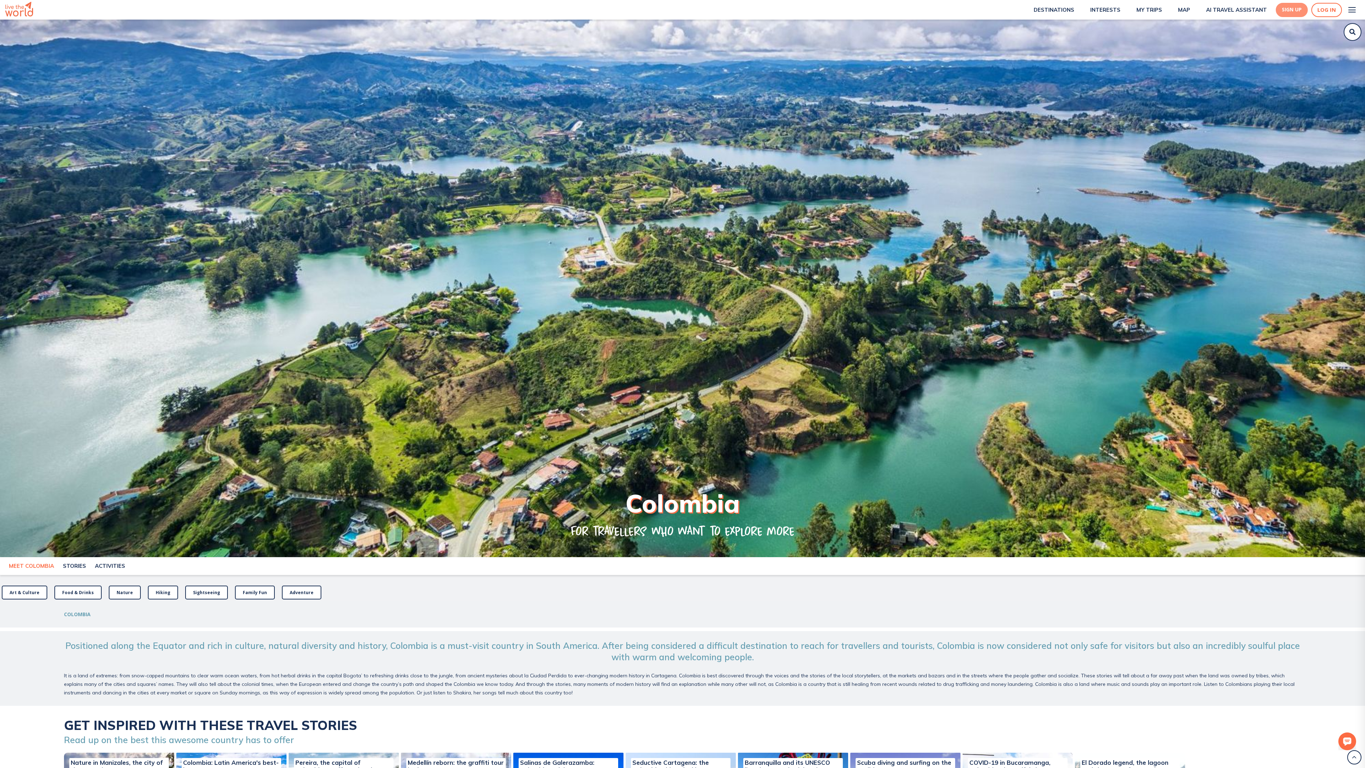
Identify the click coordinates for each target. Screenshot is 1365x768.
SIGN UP (1292, 9)
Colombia (77, 614)
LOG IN (1326, 10)
